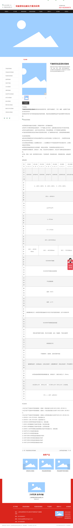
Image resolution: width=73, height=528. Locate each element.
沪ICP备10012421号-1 (61, 525)
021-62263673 (21, 516)
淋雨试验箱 (8, 90)
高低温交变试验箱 (10, 72)
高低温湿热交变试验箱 (31, 450)
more (30, 465)
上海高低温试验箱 (63, 450)
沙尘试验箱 (8, 86)
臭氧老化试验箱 (9, 112)
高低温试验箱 (9, 68)
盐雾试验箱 (8, 79)
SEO (35, 525)
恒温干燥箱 (8, 83)
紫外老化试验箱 (9, 105)
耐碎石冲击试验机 (10, 108)
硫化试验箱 (8, 101)
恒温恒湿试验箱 (9, 75)
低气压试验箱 (9, 97)
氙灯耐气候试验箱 (10, 94)
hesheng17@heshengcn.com (25, 519)
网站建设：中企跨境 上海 (28, 525)
